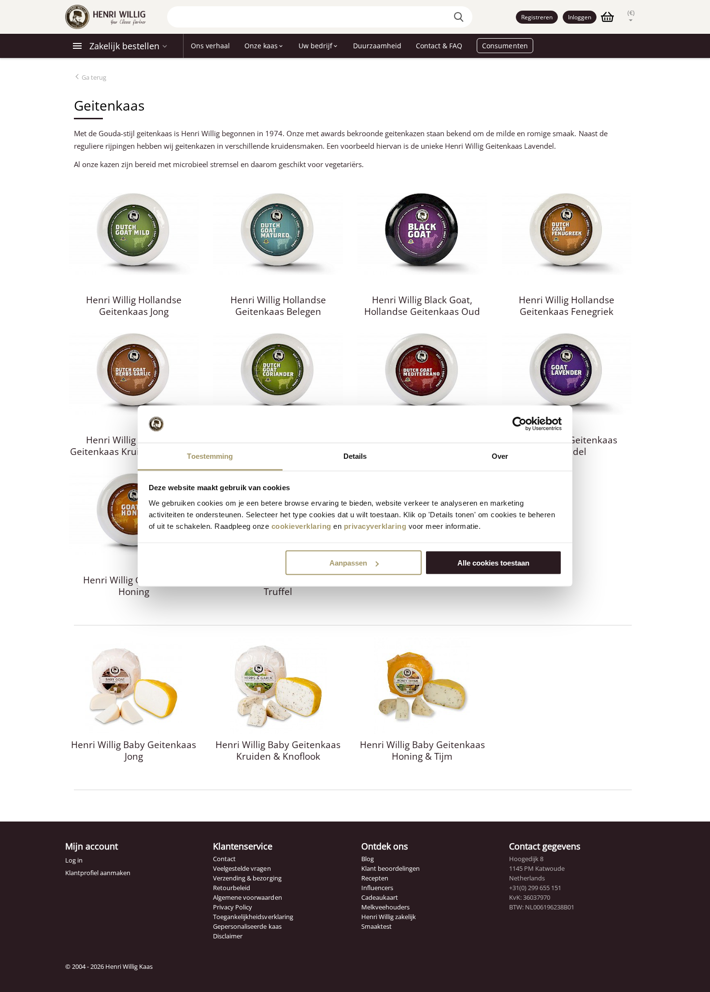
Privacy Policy (232, 907)
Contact (224, 858)
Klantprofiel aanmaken (97, 872)
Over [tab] (500, 456)
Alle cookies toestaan (493, 563)
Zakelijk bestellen (124, 46)
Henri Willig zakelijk (388, 916)
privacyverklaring (375, 526)
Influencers (377, 887)
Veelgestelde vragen (241, 868)
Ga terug (93, 77)
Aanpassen (348, 563)
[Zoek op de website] (460, 17)
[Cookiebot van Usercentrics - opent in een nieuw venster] (519, 424)
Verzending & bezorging (247, 878)
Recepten (374, 878)
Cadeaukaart (379, 897)
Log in (74, 860)
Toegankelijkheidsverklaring (253, 916)
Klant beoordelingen (390, 868)
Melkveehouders (385, 907)
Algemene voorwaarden (247, 897)
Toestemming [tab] (210, 456)
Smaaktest (376, 926)
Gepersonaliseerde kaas (247, 926)
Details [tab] (355, 456)
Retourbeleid (231, 887)
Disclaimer (227, 936)
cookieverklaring (301, 526)
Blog (367, 858)
